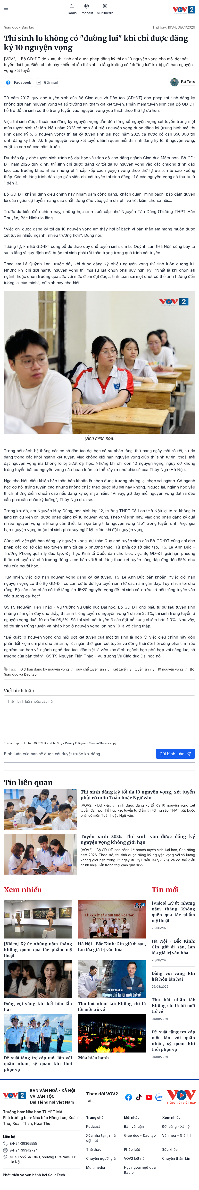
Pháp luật (132, 1149)
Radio (72, 13)
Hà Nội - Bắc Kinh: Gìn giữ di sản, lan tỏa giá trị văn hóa (173, 947)
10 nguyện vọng (170, 669)
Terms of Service (99, 743)
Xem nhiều (171, 1117)
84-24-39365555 (23, 1143)
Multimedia (105, 13)
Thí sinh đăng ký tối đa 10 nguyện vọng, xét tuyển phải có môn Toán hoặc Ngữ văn (138, 795)
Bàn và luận (134, 1126)
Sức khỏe (170, 1149)
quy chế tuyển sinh (91, 669)
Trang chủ (95, 1117)
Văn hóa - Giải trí (176, 1135)
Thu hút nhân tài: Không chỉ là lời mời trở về (173, 1005)
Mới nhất (131, 1117)
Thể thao (93, 1149)
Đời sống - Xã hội (176, 1126)
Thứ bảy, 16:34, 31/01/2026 (173, 27)
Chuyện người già (101, 1158)
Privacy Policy (74, 743)
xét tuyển (120, 669)
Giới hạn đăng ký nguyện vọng (44, 669)
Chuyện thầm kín (176, 1158)
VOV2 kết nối (134, 1158)
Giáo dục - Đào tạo (19, 27)
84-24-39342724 (24, 1150)
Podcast (87, 13)
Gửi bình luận (172, 753)
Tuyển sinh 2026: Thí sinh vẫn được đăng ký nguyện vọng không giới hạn (138, 839)
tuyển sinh (143, 669)
